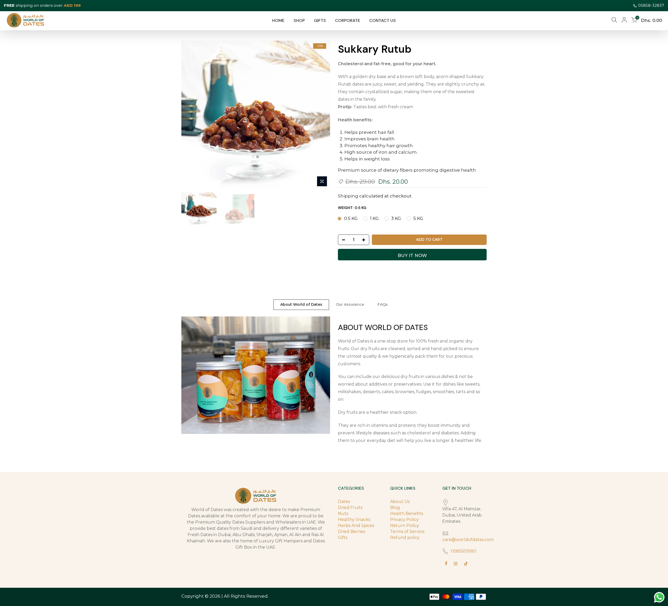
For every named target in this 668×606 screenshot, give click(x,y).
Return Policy (404, 525)
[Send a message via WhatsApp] (659, 597)
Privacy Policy (404, 519)
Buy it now (412, 255)
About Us (400, 501)
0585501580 (463, 551)
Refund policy (405, 537)
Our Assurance (350, 304)
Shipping (348, 196)
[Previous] (190, 115)
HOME (278, 20)
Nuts (343, 513)
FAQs (383, 304)
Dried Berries (351, 531)
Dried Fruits (350, 507)
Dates (344, 501)
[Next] (321, 115)
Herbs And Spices (356, 525)
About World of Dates (301, 304)
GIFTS (320, 20)
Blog (395, 507)
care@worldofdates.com (468, 539)
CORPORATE (347, 20)
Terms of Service (407, 531)
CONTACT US (382, 20)
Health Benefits (406, 513)
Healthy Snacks (354, 519)
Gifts (342, 537)
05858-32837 (651, 5)
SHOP (299, 20)
